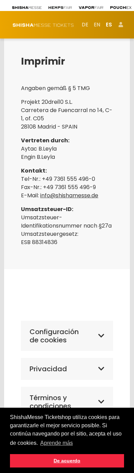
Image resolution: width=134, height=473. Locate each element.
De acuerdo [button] (67, 460)
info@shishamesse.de (69, 195)
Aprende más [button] (56, 443)
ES (109, 24)
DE (85, 24)
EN (97, 24)
